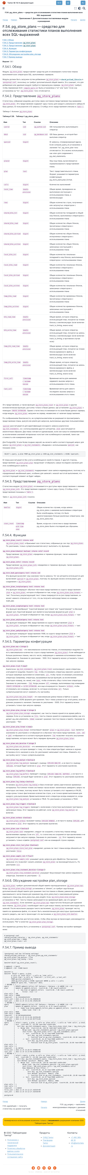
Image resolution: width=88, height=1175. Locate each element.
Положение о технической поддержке (13, 1143)
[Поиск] (84, 8)
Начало (74, 20)
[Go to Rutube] (54, 1168)
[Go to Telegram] (33, 1168)
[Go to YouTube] (38, 1168)
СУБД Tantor (48, 1137)
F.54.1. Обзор (8, 40)
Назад (5, 20)
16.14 (59, 3)
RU (83, 3)
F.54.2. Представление (19, 43)
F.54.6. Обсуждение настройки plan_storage (22, 54)
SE (68, 3)
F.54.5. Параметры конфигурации (17, 51)
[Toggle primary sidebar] (3, 8)
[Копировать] (83, 453)
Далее (82, 20)
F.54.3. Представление (19, 45)
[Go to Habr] (49, 1168)
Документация (49, 1146)
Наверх (14, 20)
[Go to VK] (44, 1168)
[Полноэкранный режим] (75, 8)
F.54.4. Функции (10, 48)
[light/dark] (79, 8)
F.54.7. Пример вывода (12, 57)
